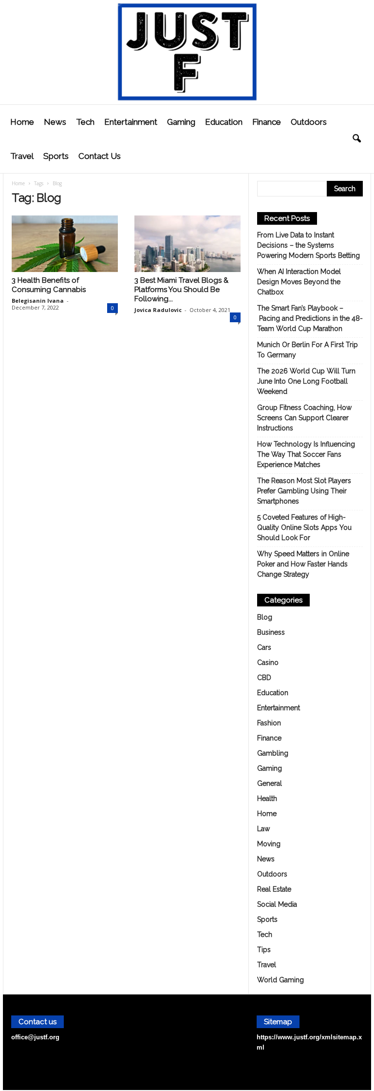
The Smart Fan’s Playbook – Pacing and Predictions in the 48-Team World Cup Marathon (310, 318)
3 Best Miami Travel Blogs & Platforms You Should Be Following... (181, 289)
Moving (268, 844)
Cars (264, 647)
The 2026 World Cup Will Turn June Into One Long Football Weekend (306, 381)
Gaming (181, 122)
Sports (56, 156)
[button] (356, 139)
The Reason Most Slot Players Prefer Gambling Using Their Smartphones (304, 491)
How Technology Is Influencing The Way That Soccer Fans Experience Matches (306, 454)
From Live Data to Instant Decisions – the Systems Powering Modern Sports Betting (308, 245)
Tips (264, 950)
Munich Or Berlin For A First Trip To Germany (307, 350)
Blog (264, 617)
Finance (266, 122)
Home (22, 122)
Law (263, 829)
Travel (22, 156)
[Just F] (187, 52)
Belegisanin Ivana (38, 300)
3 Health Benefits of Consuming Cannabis (49, 285)
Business (271, 632)
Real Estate (274, 889)
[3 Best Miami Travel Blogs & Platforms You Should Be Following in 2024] (187, 243)
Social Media (277, 904)
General (269, 783)
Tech (85, 122)
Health (267, 798)
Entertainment (130, 122)
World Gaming (280, 980)
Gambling (272, 753)
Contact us (99, 156)
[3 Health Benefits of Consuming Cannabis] (65, 243)
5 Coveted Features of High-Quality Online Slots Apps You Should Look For (304, 527)
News (55, 122)
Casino (268, 662)
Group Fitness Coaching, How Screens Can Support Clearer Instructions (304, 418)
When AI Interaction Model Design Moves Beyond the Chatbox (299, 282)
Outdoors (309, 122)
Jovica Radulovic (158, 309)
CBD (264, 678)
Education (224, 122)
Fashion (269, 723)
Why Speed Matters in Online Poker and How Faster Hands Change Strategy (303, 564)
